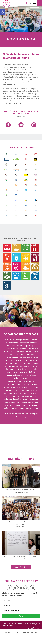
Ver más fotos (21, 567)
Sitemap (22, 632)
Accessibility (32, 632)
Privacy (8, 632)
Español (33, 3)
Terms (15, 632)
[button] (2, 12)
